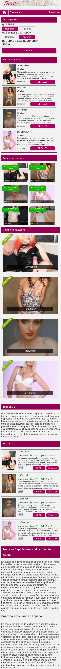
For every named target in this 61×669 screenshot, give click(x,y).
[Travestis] (4, 12)
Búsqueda (15, 12)
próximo (29, 50)
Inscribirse (54, 12)
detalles (42, 82)
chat (38, 468)
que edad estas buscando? (20, 41)
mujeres (27, 29)
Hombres (9, 29)
